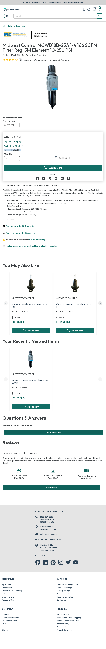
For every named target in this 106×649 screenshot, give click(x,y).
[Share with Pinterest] (50, 178)
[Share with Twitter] (43, 178)
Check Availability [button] (12, 150)
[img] (47, 35)
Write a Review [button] (40, 60)
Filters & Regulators (16, 26)
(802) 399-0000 (47, 522)
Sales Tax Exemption (65, 597)
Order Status (7, 587)
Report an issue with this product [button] (20, 233)
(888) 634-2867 (46, 517)
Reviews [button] (27, 60)
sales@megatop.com (48, 534)
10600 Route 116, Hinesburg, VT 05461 (48, 528)
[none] (7, 16)
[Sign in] (83, 9)
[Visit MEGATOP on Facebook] (37, 562)
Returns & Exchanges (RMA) (68, 584)
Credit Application (9, 627)
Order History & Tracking (12, 591)
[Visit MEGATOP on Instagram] (60, 562)
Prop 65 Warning (37, 239)
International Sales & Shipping (69, 617)
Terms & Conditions (65, 630)
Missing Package (63, 591)
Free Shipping (19, 321)
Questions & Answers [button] (59, 60)
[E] (62, 178)
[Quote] (94, 9)
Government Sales (9, 620)
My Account (6, 584)
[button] (22, 146)
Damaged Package (64, 587)
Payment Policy (63, 624)
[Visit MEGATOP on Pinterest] (53, 562)
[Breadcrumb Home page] (4, 26)
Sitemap (5, 630)
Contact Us (61, 600)
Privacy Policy (62, 627)
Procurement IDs (63, 594)
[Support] (89, 9)
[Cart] (100, 9)
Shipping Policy (63, 614)
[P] (68, 178)
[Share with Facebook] (37, 178)
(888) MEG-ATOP (47, 519)
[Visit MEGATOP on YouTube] (75, 562)
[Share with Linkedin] (56, 178)
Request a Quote (9, 600)
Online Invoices (8, 594)
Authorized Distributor (11, 617)
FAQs (4, 624)
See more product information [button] (20, 226)
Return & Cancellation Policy (68, 620)
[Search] (99, 16)
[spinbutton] (12, 158)
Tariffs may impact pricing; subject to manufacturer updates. (31, 246)
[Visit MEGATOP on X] (68, 562)
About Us (5, 614)
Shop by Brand (8, 597)
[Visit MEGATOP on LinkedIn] (45, 562)
